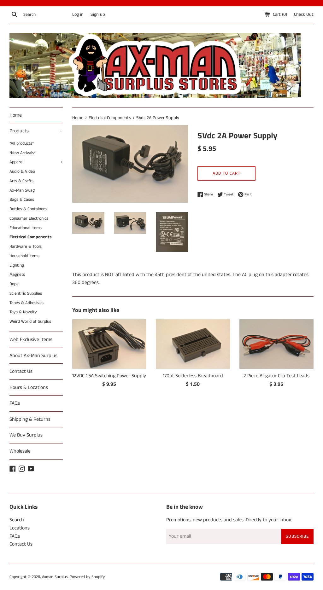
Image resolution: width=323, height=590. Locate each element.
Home (15, 115)
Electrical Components (30, 237)
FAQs (14, 403)
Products (35, 131)
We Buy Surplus (26, 435)
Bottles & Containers (28, 209)
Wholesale (20, 451)
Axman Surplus (55, 577)
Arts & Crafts (21, 181)
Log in (78, 14)
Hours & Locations (28, 387)
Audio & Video (22, 172)
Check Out (304, 14)
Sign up (98, 14)
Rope (14, 284)
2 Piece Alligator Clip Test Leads (276, 375)
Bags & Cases (21, 200)
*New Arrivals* (22, 153)
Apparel (36, 162)
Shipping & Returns (29, 419)
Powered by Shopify (87, 577)
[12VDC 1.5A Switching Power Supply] (109, 344)
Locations (19, 528)
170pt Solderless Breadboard (193, 375)
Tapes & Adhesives (26, 303)
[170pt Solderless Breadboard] (193, 344)
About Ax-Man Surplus (33, 355)
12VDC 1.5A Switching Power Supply (109, 375)
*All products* (21, 144)
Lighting (16, 266)
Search (16, 519)
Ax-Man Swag (22, 191)
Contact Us (20, 371)
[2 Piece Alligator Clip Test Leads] (276, 344)
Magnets (17, 275)
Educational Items (25, 228)
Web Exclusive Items (30, 339)
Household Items (24, 256)
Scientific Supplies (25, 294)
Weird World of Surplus (30, 322)
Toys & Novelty (23, 312)
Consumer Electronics (28, 219)
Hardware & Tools (25, 247)
